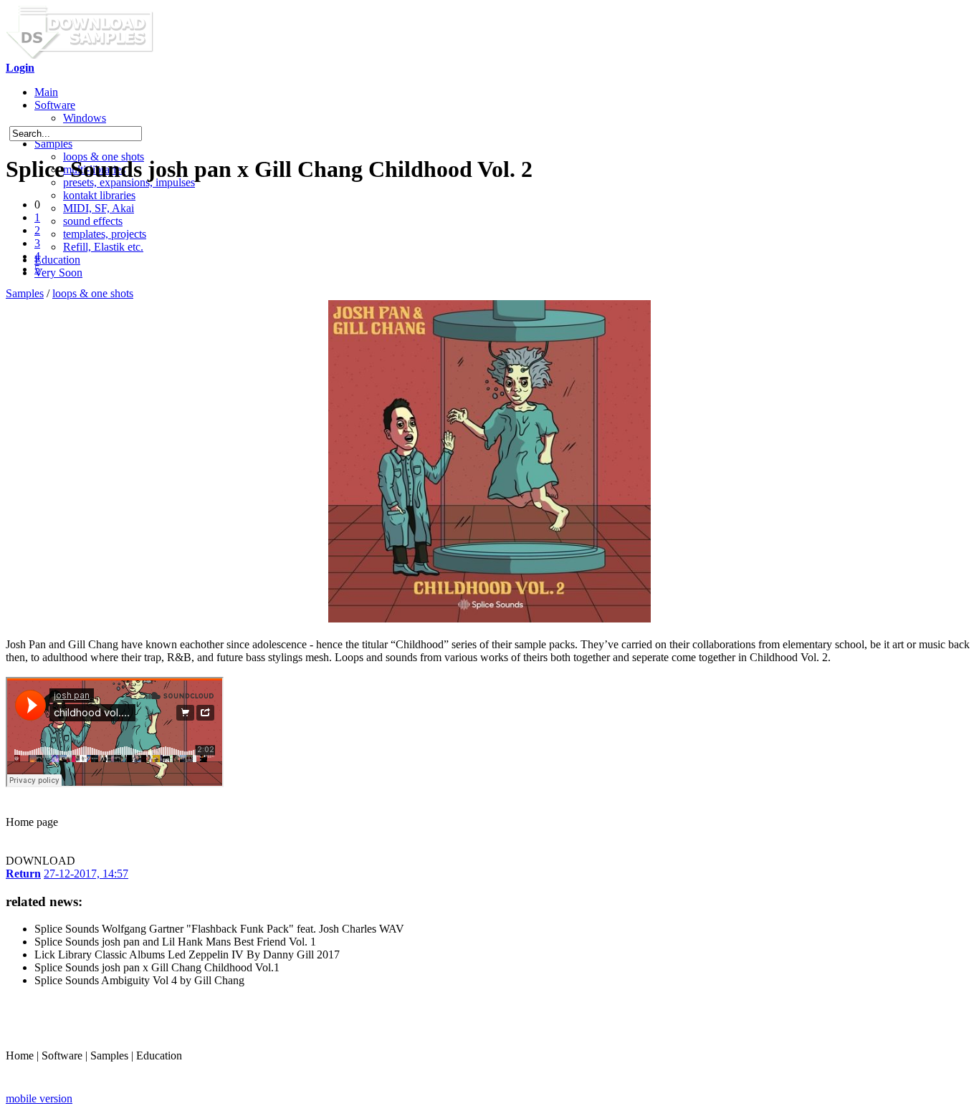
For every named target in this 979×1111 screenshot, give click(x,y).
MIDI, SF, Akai (98, 208)
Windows (84, 118)
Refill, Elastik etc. (103, 247)
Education (57, 260)
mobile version (39, 1098)
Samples (53, 144)
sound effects (93, 221)
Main (46, 92)
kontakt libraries (99, 195)
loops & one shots (92, 293)
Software (54, 105)
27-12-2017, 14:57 (86, 873)
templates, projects (104, 234)
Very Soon (58, 272)
